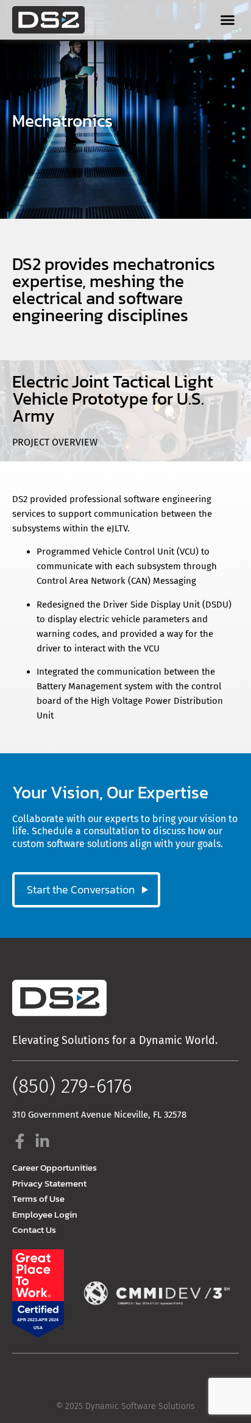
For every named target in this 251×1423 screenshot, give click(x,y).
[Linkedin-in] (42, 1141)
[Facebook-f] (19, 1141)
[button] (227, 20)
